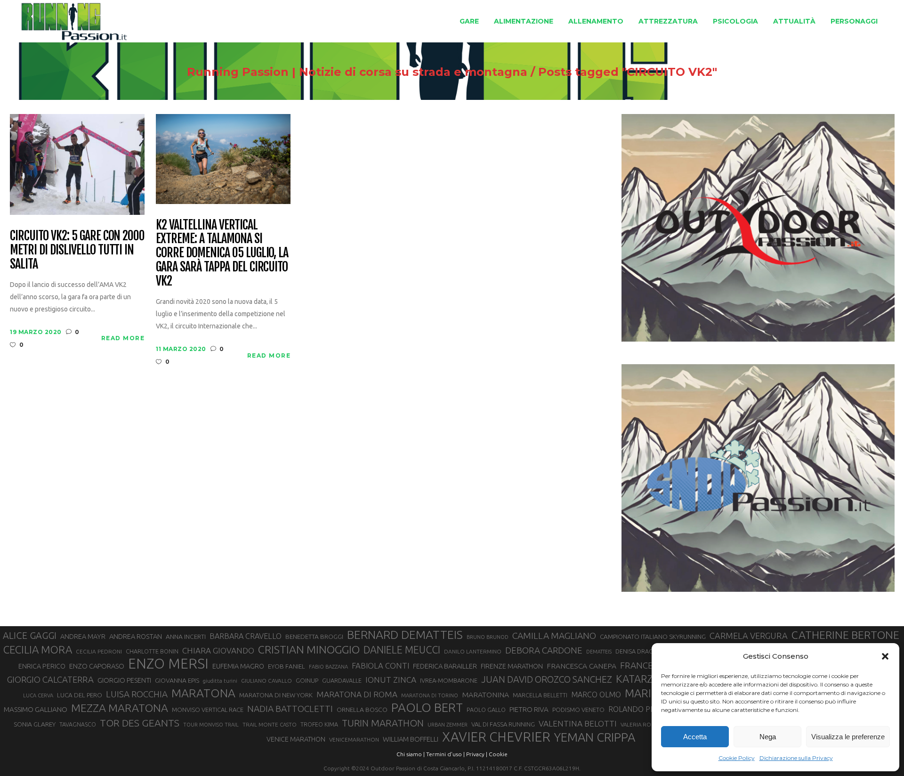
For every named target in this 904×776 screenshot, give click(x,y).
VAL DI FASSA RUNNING (503, 724)
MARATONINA (485, 694)
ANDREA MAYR (82, 636)
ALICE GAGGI (29, 635)
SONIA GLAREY (35, 724)
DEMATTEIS (599, 651)
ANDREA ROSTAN (135, 636)
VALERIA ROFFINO (644, 724)
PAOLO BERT (427, 708)
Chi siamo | (410, 754)
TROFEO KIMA (319, 724)
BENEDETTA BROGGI (314, 636)
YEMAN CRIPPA (594, 737)
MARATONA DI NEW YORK (276, 695)
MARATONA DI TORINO (429, 695)
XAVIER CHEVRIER (496, 737)
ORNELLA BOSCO (362, 709)
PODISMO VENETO (578, 709)
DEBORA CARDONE (543, 650)
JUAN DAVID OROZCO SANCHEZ (546, 679)
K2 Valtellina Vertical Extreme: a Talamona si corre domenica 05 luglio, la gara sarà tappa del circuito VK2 (222, 253)
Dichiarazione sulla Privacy (796, 757)
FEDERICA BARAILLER (445, 666)
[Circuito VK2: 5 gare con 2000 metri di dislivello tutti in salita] (77, 163)
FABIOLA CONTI (380, 665)
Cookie (498, 754)
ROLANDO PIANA (637, 709)
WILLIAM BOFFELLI (410, 739)
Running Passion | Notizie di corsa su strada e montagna (357, 72)
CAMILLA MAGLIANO (554, 635)
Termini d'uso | (445, 754)
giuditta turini (220, 681)
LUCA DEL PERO (79, 695)
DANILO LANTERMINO (472, 651)
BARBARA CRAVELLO (246, 636)
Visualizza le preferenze (848, 737)
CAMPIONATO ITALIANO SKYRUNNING (653, 636)
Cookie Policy (736, 757)
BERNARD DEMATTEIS (405, 635)
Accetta (695, 737)
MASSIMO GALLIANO (35, 709)
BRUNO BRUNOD (487, 637)
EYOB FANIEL (286, 666)
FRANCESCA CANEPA (581, 666)
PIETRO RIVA (529, 709)
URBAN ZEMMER (448, 724)
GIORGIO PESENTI (124, 680)
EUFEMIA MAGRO (238, 666)
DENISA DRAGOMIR (641, 651)
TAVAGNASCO (77, 724)
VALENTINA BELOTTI (578, 723)
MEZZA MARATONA (119, 708)
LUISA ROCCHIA (137, 694)
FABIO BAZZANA (328, 667)
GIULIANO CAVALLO (266, 681)
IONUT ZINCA (390, 679)
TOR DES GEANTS (139, 722)
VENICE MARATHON (295, 739)
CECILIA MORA (37, 649)
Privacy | (476, 754)
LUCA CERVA (38, 695)
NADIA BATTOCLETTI (290, 708)
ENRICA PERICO (41, 666)
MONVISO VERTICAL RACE (207, 709)
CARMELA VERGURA (749, 635)
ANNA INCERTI (186, 636)
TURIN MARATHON (383, 723)
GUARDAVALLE (342, 680)
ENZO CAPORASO (96, 666)
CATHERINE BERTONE (845, 635)
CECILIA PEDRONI (99, 651)
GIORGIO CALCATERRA (50, 679)
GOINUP (307, 680)
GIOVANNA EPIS (177, 680)
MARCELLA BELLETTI (540, 695)
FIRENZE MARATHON (512, 666)
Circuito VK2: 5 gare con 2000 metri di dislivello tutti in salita (77, 250)
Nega (767, 737)
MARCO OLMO (596, 694)
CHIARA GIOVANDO (218, 650)
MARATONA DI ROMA (356, 694)
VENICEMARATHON (354, 739)
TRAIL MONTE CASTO (269, 724)
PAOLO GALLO (486, 709)
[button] (885, 656)
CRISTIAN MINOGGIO (309, 649)
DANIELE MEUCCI (401, 649)
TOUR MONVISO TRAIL (211, 724)
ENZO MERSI (168, 664)
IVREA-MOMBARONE (448, 680)
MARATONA (203, 693)
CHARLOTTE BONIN (152, 651)
